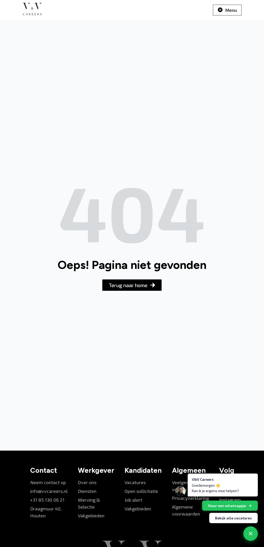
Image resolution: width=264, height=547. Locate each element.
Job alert (133, 500)
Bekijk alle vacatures (233, 518)
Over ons (87, 482)
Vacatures (135, 482)
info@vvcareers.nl (49, 491)
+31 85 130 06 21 (47, 500)
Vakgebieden (91, 515)
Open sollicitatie (141, 491)
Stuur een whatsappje (227, 505)
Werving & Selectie (89, 503)
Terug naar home (128, 285)
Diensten (87, 491)
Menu (231, 10)
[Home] (32, 10)
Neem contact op (48, 482)
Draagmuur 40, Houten (46, 512)
